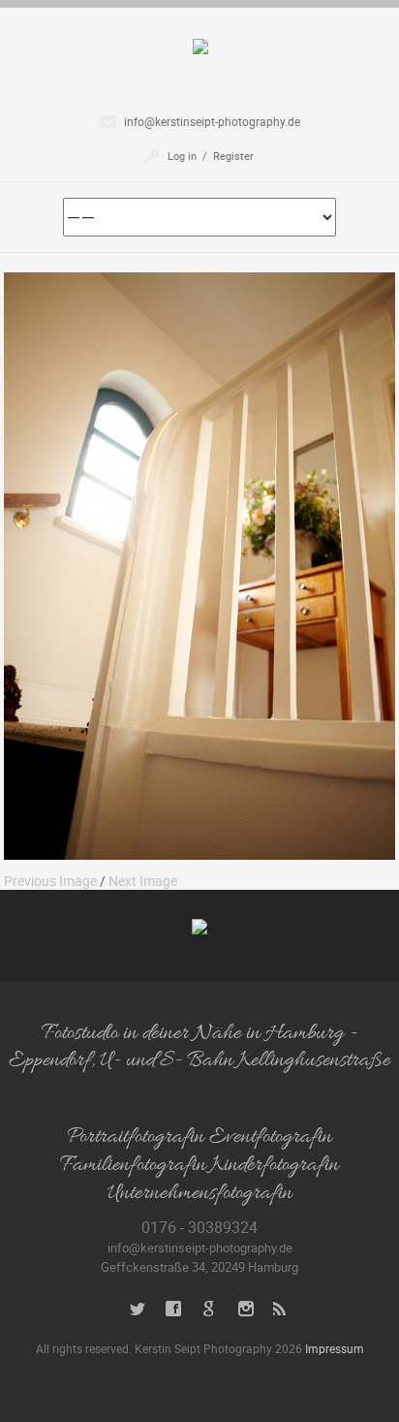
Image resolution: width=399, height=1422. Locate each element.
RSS (281, 1309)
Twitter (138, 1309)
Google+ (209, 1309)
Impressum (334, 1348)
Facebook (174, 1309)
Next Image (142, 880)
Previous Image (50, 880)
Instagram (245, 1309)
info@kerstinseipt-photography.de (212, 121)
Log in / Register (211, 155)
